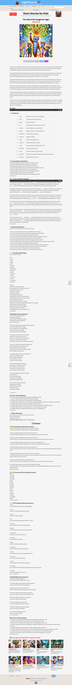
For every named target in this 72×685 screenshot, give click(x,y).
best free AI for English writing (28, 419)
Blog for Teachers (12, 675)
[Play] (10, 109)
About (43, 6)
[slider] (60, 110)
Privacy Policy (18, 675)
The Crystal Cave (26, 649)
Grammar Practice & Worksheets (17, 10)
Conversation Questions (13, 6)
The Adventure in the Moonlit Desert (57, 666)
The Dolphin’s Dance (41, 665)
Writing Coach (36, 10)
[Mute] (58, 109)
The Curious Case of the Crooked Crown (13, 666)
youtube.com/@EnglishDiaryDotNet (40, 678)
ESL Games (27, 6)
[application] (36, 110)
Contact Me (11, 8)
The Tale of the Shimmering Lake (42, 649)
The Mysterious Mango (27, 665)
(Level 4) (36, 21)
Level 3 (46, 61)
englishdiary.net (29, 2)
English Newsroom (21, 6)
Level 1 (36, 61)
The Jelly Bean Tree (13, 649)
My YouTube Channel (54, 10)
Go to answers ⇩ (13, 175)
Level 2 (41, 61)
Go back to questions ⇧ (14, 469)
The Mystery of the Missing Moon (56, 649)
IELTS (39, 6)
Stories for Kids (34, 6)
